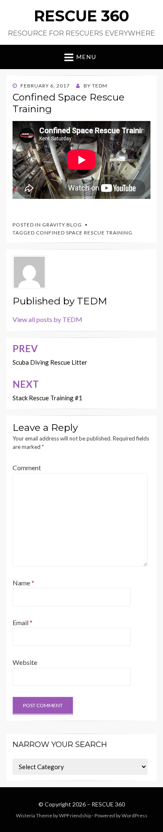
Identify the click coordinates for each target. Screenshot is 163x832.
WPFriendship (75, 815)
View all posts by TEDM (47, 319)
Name (23, 583)
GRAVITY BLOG (62, 225)
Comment (27, 467)
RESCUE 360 (81, 16)
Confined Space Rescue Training (84, 232)
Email (23, 622)
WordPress (135, 815)
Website (25, 662)
